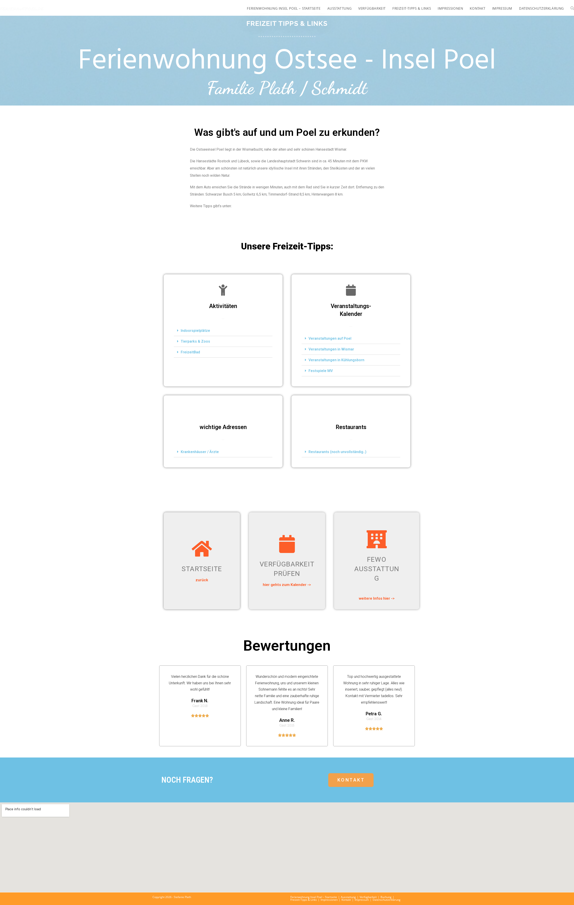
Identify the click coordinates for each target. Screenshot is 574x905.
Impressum (362, 900)
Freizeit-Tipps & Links (303, 900)
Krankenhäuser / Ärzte (200, 452)
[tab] (223, 330)
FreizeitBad (190, 352)
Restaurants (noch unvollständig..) (337, 452)
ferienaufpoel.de (22, 8)
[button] (351, 780)
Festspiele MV (321, 371)
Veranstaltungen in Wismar (331, 349)
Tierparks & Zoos (195, 341)
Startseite (202, 569)
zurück (202, 580)
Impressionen (329, 900)
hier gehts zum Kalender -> (287, 584)
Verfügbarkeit (368, 897)
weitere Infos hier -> (377, 598)
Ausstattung (348, 897)
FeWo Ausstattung (376, 568)
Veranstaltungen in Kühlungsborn (336, 360)
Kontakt (346, 900)
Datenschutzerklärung (386, 900)
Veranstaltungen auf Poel (330, 338)
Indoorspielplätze (195, 330)
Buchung (385, 897)
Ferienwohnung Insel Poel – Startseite (313, 897)
